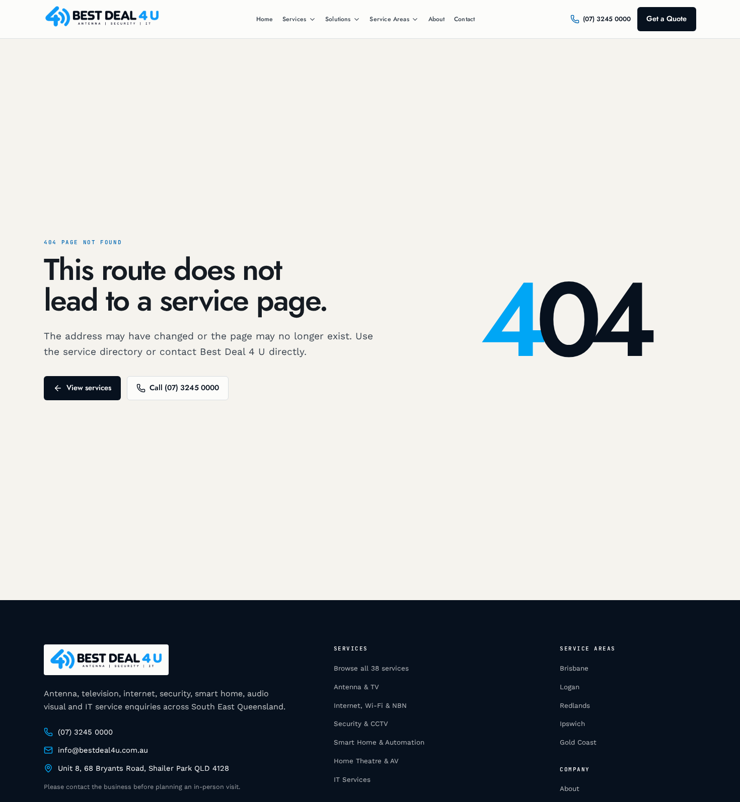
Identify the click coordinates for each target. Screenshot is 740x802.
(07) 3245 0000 (85, 732)
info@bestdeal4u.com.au (103, 750)
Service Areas (389, 19)
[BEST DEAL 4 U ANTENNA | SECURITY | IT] (102, 19)
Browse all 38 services (371, 668)
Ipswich (572, 723)
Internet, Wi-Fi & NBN (370, 705)
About (436, 19)
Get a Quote (666, 18)
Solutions (338, 19)
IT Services (352, 779)
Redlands (575, 705)
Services (294, 19)
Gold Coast (578, 742)
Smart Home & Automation (379, 742)
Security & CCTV (361, 723)
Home (264, 19)
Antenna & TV (356, 687)
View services (88, 387)
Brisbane (574, 668)
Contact (464, 19)
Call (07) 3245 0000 (184, 387)
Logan (569, 687)
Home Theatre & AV (366, 761)
